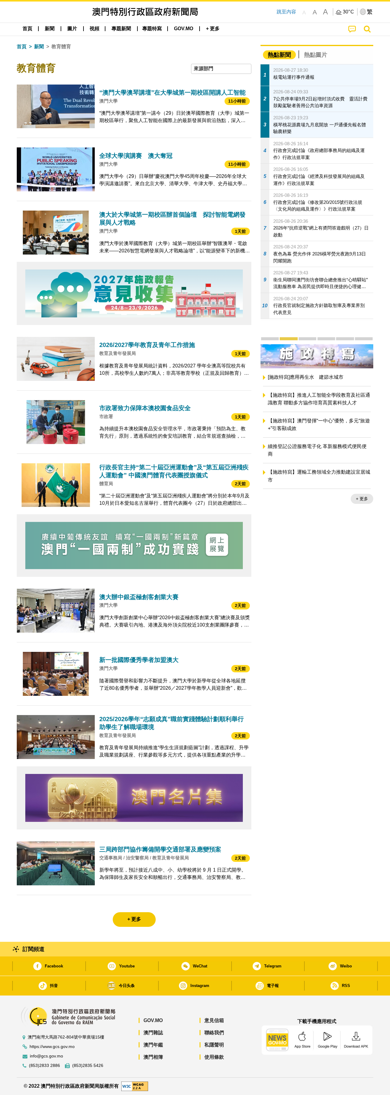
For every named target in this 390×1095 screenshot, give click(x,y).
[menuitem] (49, 28)
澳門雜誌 (153, 1032)
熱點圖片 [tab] (315, 55)
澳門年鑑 (153, 1044)
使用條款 (214, 1057)
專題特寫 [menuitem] (152, 28)
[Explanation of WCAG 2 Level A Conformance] (134, 1085)
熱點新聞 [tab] (279, 55)
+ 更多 (362, 498)
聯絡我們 (214, 1032)
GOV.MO (153, 1020)
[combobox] (221, 69)
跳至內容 (286, 11)
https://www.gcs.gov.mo (52, 1046)
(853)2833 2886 (44, 1065)
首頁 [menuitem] (27, 28)
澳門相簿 (153, 1057)
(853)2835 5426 (87, 1065)
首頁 (22, 46)
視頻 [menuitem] (94, 28)
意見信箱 (214, 1020)
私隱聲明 (214, 1044)
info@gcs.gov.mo (46, 1056)
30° (348, 11)
